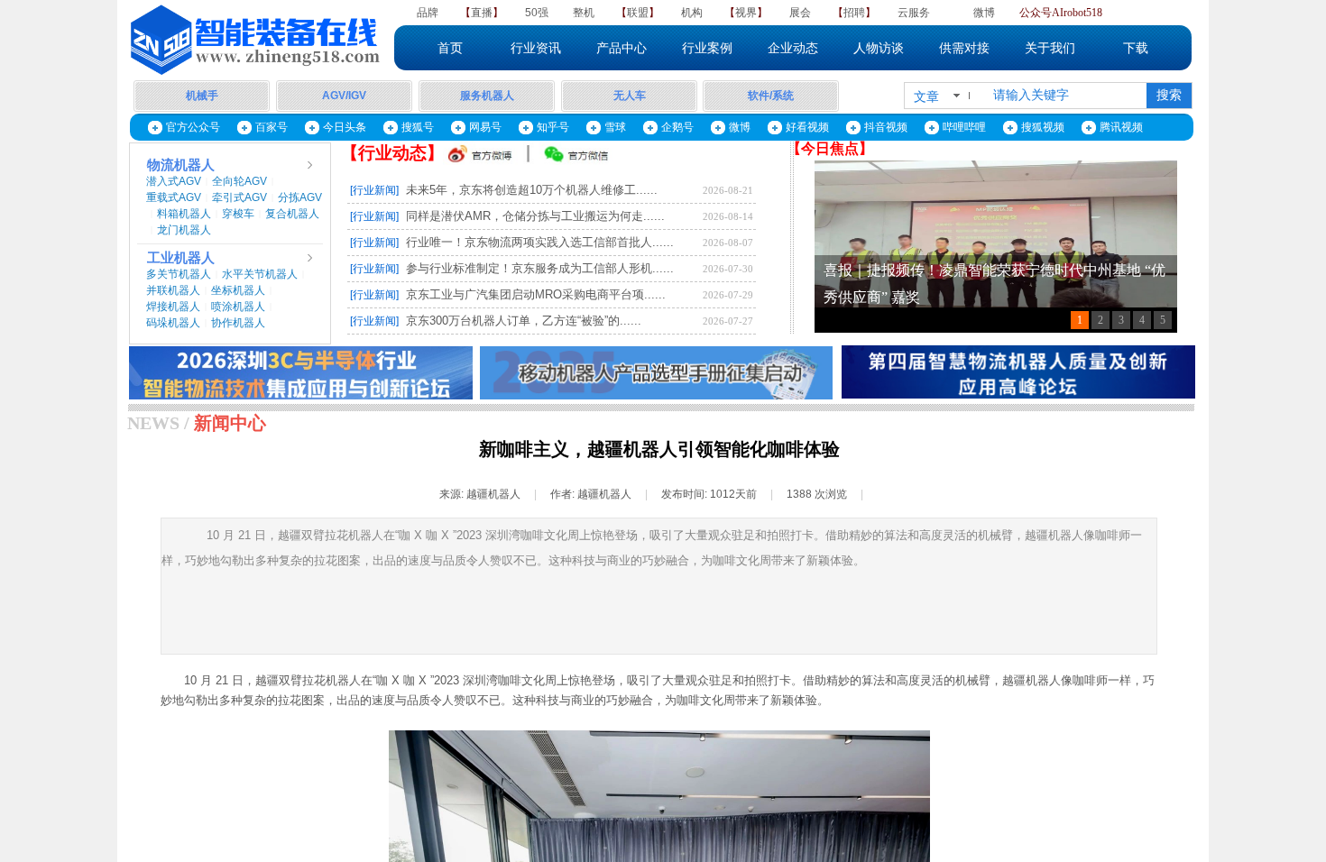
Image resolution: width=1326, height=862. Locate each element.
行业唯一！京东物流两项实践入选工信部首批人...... (540, 242)
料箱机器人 (184, 213)
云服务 (914, 12)
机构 (692, 12)
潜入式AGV (173, 181)
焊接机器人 (173, 306)
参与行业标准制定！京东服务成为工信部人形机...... (540, 268)
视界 (746, 12)
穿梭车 (238, 213)
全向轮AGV (239, 181)
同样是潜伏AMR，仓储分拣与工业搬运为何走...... (535, 216)
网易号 (485, 127)
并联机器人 (173, 290)
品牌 (427, 12)
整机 (583, 12)
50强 (536, 12)
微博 (984, 12)
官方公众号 (193, 127)
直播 (482, 12)
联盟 (638, 12)
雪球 (615, 127)
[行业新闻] (374, 190)
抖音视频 (885, 127)
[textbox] (1064, 95)
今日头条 (344, 127)
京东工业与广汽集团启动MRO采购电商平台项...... (536, 294)
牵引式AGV (239, 197)
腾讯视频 (1121, 127)
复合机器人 (292, 213)
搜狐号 (417, 127)
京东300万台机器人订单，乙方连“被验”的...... (523, 320)
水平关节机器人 (260, 274)
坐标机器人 (238, 290)
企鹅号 (677, 127)
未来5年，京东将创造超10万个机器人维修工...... (532, 190)
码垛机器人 (173, 322)
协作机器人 (238, 322)
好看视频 (807, 127)
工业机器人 (181, 258)
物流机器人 (181, 165)
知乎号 (553, 127)
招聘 (854, 12)
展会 (800, 12)
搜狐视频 (1042, 127)
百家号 (271, 127)
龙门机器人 (184, 230)
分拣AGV (300, 197)
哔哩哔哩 (964, 127)
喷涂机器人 (238, 306)
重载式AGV (173, 197)
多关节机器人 (178, 274)
